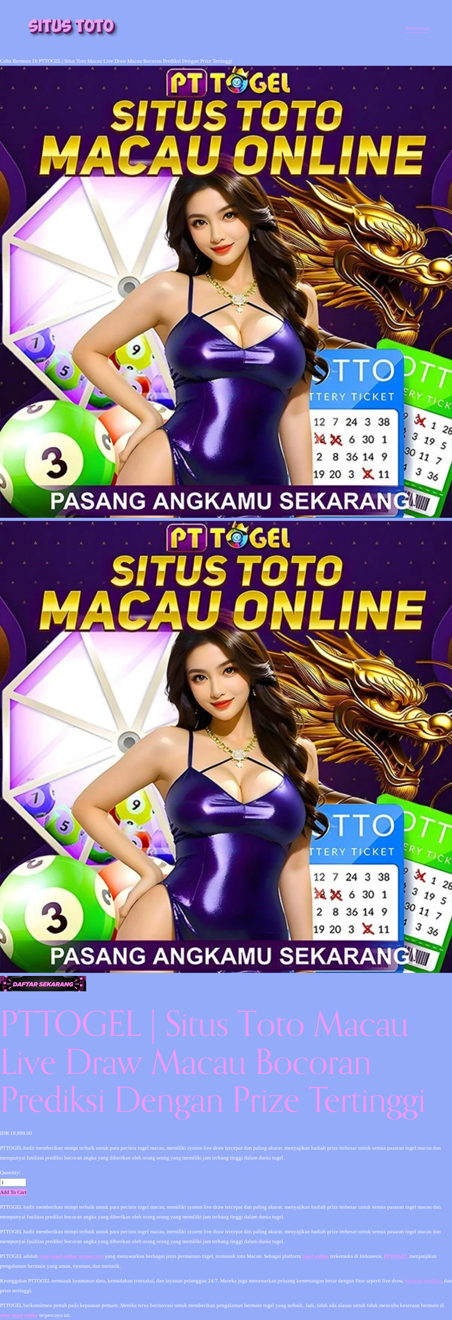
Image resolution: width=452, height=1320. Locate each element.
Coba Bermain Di (19, 61)
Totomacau (418, 28)
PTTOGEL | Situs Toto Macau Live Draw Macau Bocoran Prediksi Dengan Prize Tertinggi (135, 61)
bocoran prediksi (423, 1281)
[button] (13, 1192)
